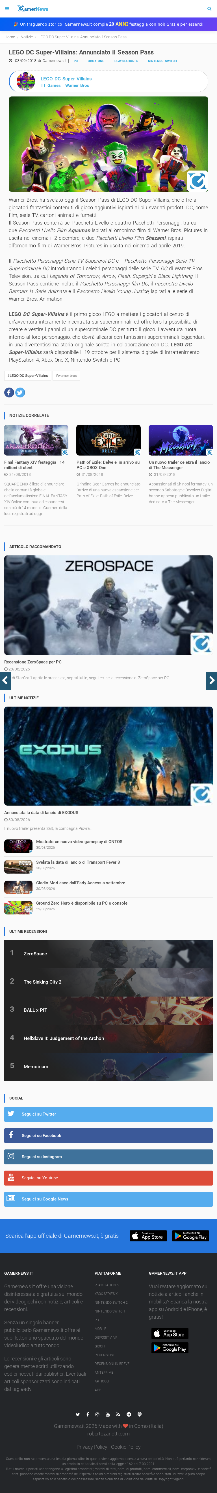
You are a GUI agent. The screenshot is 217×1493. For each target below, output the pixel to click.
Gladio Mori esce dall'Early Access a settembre (80, 882)
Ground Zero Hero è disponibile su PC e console (81, 903)
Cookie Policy (126, 1447)
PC (76, 61)
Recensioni (104, 1355)
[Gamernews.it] (32, 8)
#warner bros (66, 375)
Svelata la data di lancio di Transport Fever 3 (78, 862)
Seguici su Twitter (39, 1114)
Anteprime (104, 1373)
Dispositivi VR (106, 1338)
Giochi (100, 1346)
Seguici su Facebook (41, 1135)
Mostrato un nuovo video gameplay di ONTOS (79, 841)
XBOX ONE (96, 61)
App (98, 1390)
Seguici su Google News (45, 1199)
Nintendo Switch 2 (111, 1303)
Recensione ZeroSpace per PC (33, 662)
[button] (9, 392)
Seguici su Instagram (42, 1156)
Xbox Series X (106, 1294)
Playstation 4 (126, 61)
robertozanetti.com (108, 1434)
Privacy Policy (92, 1447)
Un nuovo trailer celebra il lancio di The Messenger (179, 465)
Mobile (100, 1329)
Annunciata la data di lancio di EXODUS (41, 812)
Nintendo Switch (162, 61)
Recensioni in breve (112, 1364)
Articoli (102, 1381)
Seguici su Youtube (40, 1177)
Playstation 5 (107, 1285)
